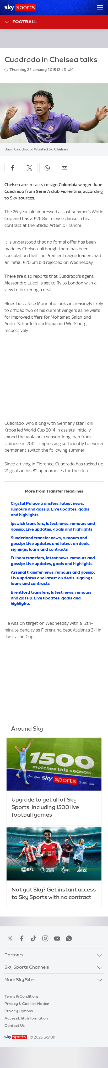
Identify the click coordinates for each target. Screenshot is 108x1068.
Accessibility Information (26, 1018)
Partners (14, 954)
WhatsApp (68, 938)
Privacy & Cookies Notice (26, 1003)
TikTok (33, 938)
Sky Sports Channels (26, 967)
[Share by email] (64, 168)
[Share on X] (29, 168)
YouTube (57, 938)
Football (25, 22)
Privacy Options (18, 1011)
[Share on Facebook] (12, 168)
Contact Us (14, 1025)
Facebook (21, 938)
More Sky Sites (20, 979)
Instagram (45, 938)
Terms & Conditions (21, 996)
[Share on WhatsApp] (47, 168)
